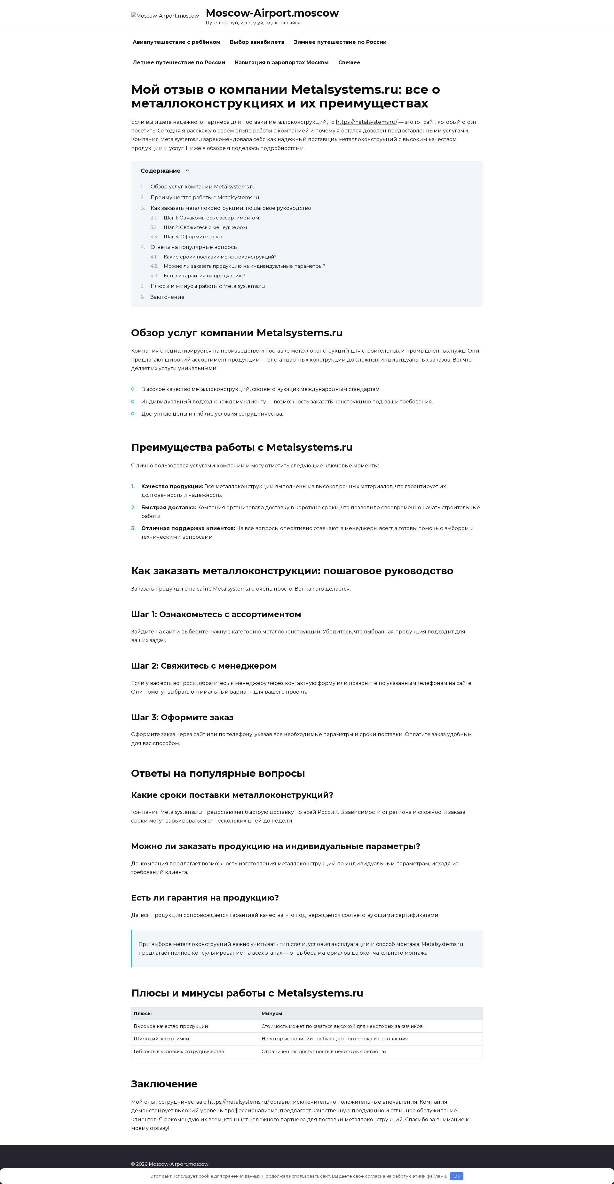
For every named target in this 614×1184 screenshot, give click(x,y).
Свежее (349, 63)
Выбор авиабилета (257, 42)
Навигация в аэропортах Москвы (282, 63)
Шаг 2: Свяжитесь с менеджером (205, 227)
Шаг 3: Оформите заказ (193, 237)
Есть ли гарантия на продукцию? (204, 276)
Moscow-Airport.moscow (272, 13)
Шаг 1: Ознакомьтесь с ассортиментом (211, 218)
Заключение (168, 297)
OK (456, 1176)
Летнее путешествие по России (179, 63)
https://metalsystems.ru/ (366, 122)
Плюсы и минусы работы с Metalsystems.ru (208, 286)
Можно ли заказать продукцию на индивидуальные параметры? (244, 266)
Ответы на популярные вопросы (194, 247)
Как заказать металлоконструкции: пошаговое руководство (231, 208)
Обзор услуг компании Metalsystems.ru (203, 187)
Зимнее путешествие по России (340, 42)
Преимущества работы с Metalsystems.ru (205, 198)
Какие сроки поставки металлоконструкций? (220, 257)
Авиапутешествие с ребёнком (176, 42)
